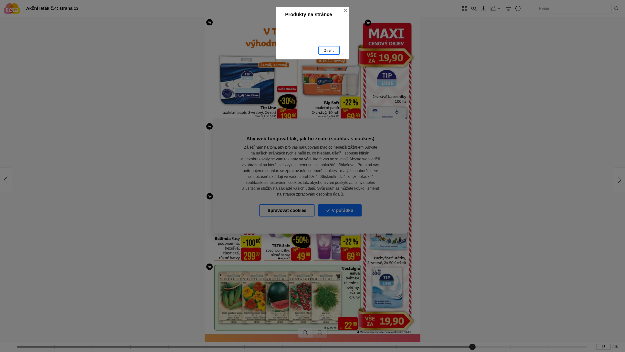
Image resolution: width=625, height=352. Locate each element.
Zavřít (329, 50)
